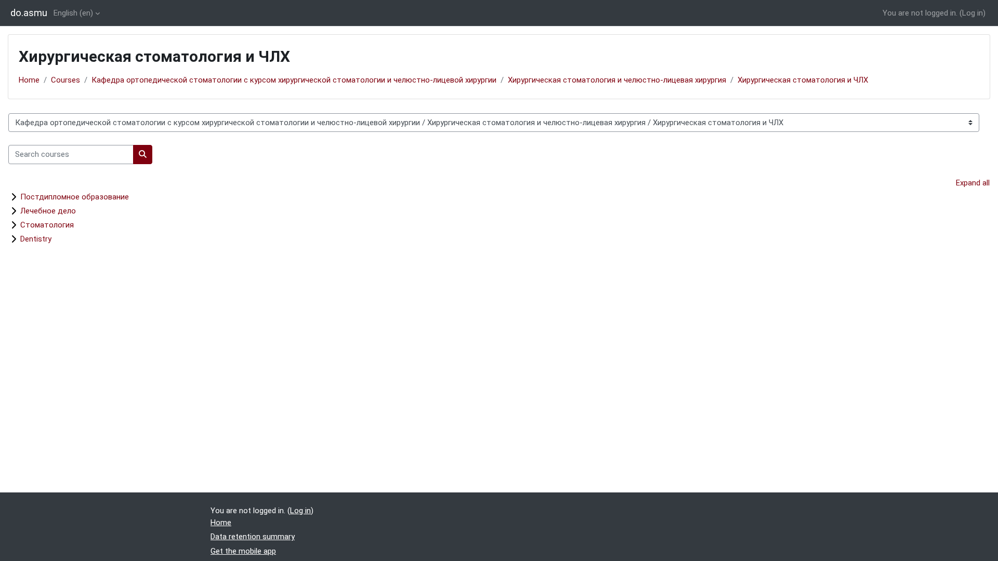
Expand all (973, 183)
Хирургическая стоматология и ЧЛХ (803, 80)
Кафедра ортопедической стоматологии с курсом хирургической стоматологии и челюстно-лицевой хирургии (293, 80)
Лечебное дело (48, 211)
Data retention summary (253, 536)
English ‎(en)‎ (73, 13)
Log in (972, 13)
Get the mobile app (243, 551)
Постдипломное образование (74, 197)
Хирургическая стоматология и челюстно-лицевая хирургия (617, 80)
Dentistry (35, 239)
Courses (65, 80)
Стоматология (47, 225)
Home (29, 80)
